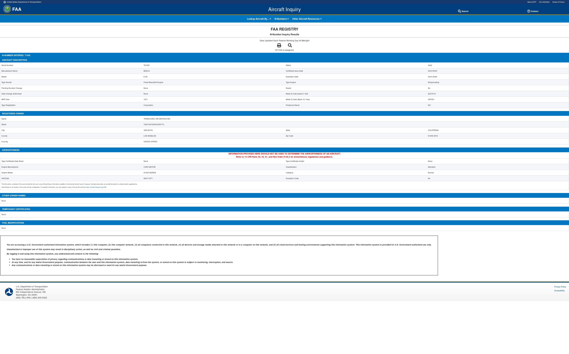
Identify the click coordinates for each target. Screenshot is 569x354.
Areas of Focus (558, 2)
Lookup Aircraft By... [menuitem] (258, 18)
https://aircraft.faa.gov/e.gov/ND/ (96, 187)
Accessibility (559, 290)
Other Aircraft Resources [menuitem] (306, 18)
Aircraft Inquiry (284, 9)
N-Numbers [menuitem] (281, 18)
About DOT (531, 2)
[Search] (459, 11)
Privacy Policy (560, 286)
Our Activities (544, 2)
